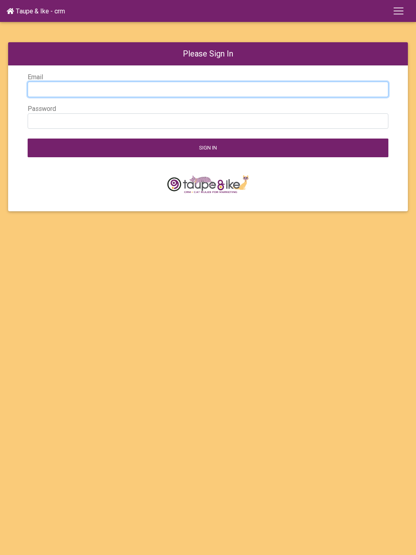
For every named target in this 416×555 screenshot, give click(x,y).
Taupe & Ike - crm (39, 11)
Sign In (208, 147)
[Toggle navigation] (399, 11)
